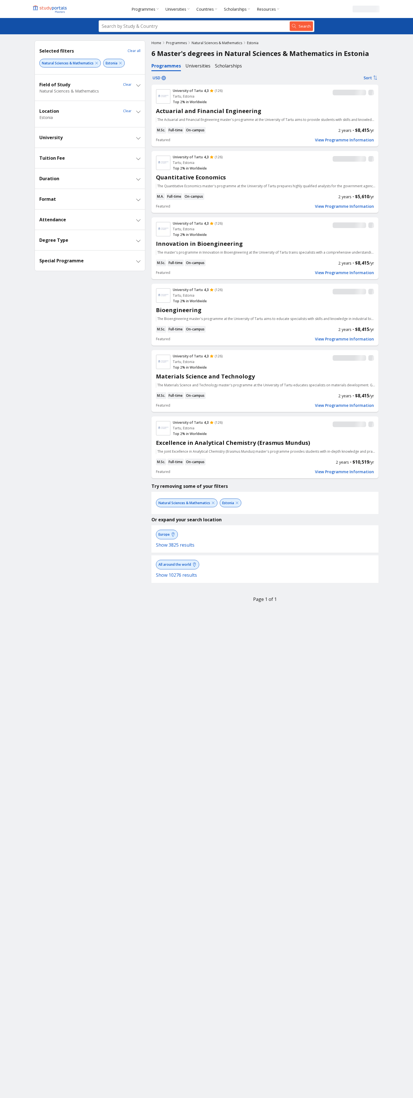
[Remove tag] (96, 63)
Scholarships (235, 9)
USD (156, 77)
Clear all (134, 50)
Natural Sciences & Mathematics (217, 42)
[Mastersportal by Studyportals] (50, 8)
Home (156, 42)
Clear (127, 84)
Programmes (143, 9)
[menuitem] (146, 9)
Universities (175, 9)
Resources (266, 9)
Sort (368, 77)
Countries (205, 9)
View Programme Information (344, 140)
